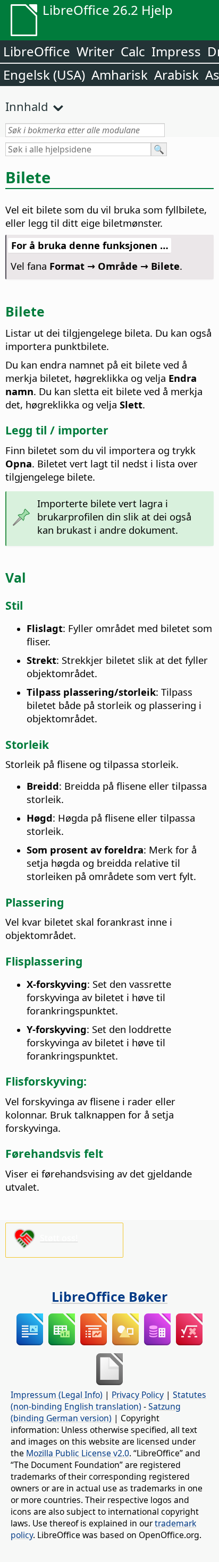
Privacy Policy (138, 1395)
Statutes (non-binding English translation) (108, 1400)
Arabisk (176, 74)
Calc (133, 51)
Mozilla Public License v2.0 (77, 1453)
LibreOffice (36, 51)
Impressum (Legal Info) (57, 1395)
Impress (176, 51)
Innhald (26, 106)
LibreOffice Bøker (109, 1296)
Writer (95, 51)
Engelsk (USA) (44, 74)
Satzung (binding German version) (96, 1412)
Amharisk (119, 74)
